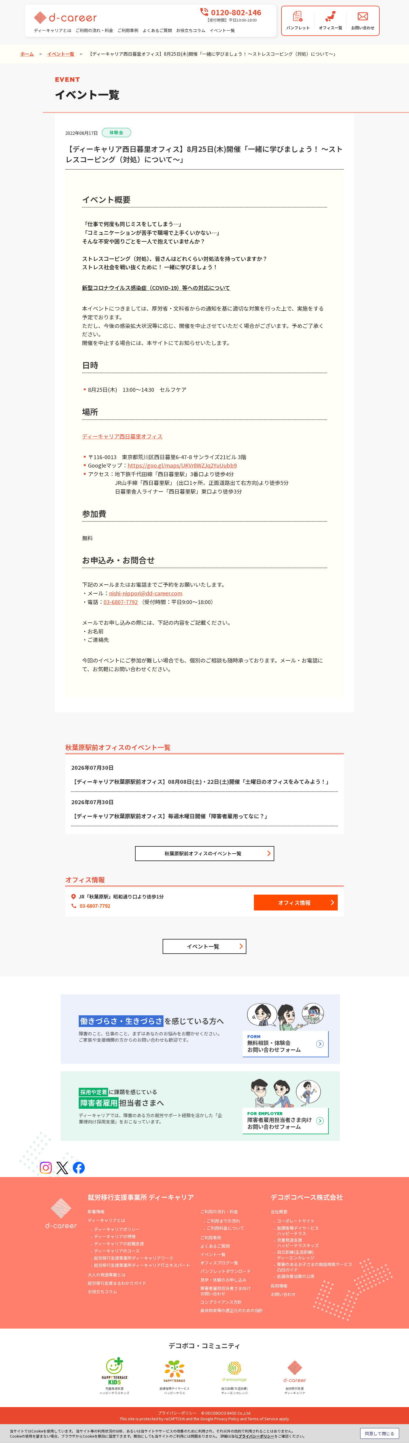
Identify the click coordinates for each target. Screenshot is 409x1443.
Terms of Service (263, 1418)
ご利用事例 (127, 30)
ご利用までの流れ (223, 1221)
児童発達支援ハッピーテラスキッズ (298, 1242)
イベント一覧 (222, 30)
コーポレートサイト (296, 1221)
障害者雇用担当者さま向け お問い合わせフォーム (279, 1121)
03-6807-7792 (121, 602)
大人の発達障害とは (106, 1275)
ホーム (27, 54)
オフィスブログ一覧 (219, 1263)
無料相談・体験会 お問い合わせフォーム (274, 1044)
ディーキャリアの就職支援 (119, 1244)
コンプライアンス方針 (221, 1302)
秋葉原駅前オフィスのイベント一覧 (203, 853)
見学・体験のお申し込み (223, 1280)
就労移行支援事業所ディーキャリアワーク (133, 1258)
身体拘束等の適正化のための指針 (231, 1310)
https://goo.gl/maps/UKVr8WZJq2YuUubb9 (182, 465)
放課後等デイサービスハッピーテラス (298, 1230)
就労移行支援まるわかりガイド (117, 1283)
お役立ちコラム (190, 30)
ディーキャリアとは (52, 30)
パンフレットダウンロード (225, 1271)
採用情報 (279, 1286)
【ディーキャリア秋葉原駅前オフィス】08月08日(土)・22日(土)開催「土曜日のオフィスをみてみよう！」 (201, 781)
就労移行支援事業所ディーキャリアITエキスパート (142, 1265)
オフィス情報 (294, 902)
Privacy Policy (226, 1418)
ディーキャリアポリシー (117, 1229)
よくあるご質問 (157, 30)
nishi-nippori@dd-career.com (145, 593)
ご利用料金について (225, 1228)
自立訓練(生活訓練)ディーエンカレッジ (295, 1254)
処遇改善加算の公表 (296, 1276)
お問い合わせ (283, 1294)
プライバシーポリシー (177, 1413)
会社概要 (279, 1211)
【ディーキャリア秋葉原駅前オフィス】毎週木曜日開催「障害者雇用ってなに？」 (170, 816)
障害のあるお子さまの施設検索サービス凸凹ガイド (314, 1267)
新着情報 (96, 1211)
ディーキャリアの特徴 (115, 1236)
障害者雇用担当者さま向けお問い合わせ (225, 1291)
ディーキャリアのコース (117, 1251)
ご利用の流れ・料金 (94, 30)
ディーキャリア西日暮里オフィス (122, 436)
